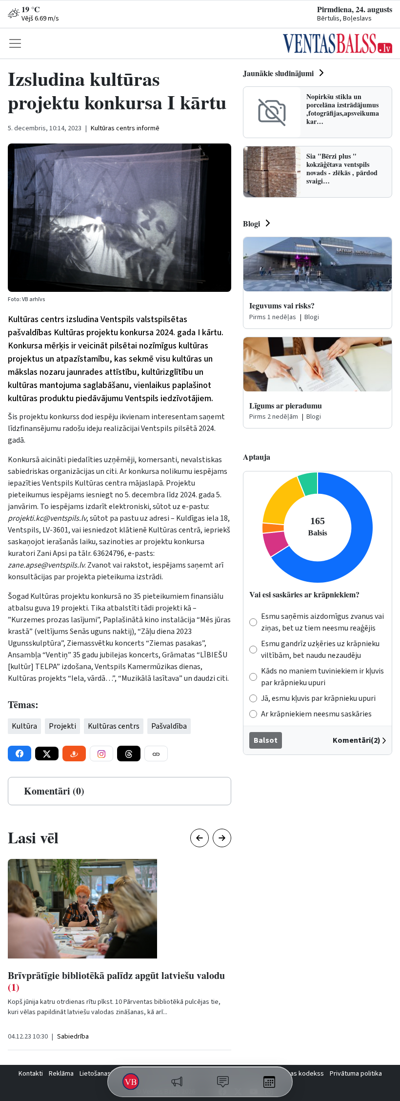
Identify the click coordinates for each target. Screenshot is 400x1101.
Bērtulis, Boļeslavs (344, 18)
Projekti (62, 726)
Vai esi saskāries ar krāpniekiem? (304, 594)
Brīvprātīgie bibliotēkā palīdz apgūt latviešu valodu (116, 981)
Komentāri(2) (356, 740)
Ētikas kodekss (302, 1074)
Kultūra (24, 726)
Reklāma (61, 1074)
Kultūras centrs (114, 726)
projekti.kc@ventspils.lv (47, 518)
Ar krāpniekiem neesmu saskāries (316, 714)
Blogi (251, 223)
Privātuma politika (356, 1074)
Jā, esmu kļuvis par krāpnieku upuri (318, 698)
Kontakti (31, 1074)
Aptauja (256, 456)
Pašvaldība (169, 726)
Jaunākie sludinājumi (278, 73)
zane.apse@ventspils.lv (46, 565)
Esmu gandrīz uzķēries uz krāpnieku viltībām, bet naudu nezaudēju (320, 649)
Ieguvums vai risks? (282, 305)
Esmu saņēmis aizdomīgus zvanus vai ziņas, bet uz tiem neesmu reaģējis (322, 622)
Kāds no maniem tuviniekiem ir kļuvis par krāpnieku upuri (322, 677)
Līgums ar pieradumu (285, 405)
